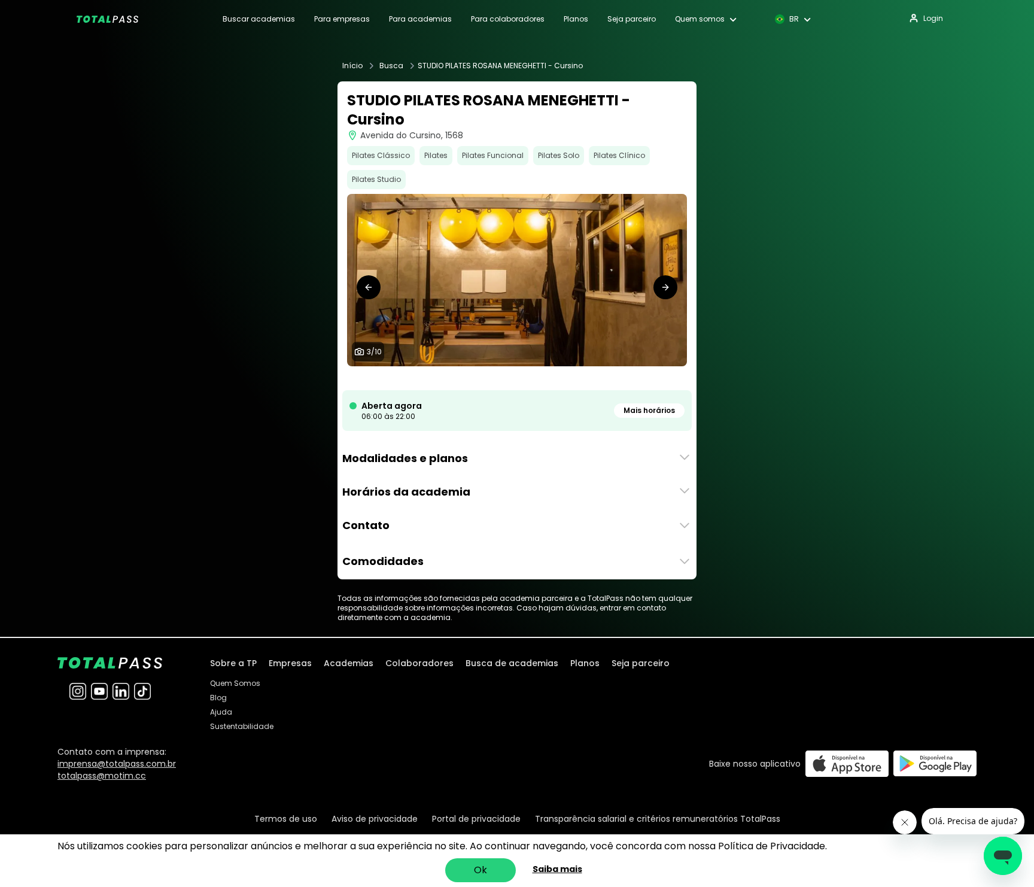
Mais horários (649, 410)
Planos (576, 19)
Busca (391, 66)
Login (933, 18)
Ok (480, 870)
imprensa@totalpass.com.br (116, 764)
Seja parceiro (631, 19)
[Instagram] (77, 691)
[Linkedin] (120, 691)
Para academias (420, 19)
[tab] (474, 378)
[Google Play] (935, 763)
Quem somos (700, 19)
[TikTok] (142, 691)
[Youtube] (99, 691)
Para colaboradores (508, 19)
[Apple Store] (847, 763)
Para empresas (342, 19)
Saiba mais (557, 869)
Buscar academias (259, 19)
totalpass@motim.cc (101, 776)
